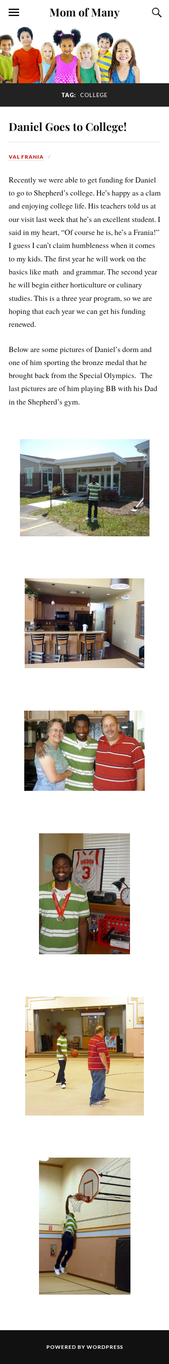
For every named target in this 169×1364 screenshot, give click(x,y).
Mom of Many (84, 11)
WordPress (105, 1347)
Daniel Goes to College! (68, 126)
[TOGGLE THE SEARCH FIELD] (155, 12)
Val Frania (26, 156)
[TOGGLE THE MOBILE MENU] (14, 12)
